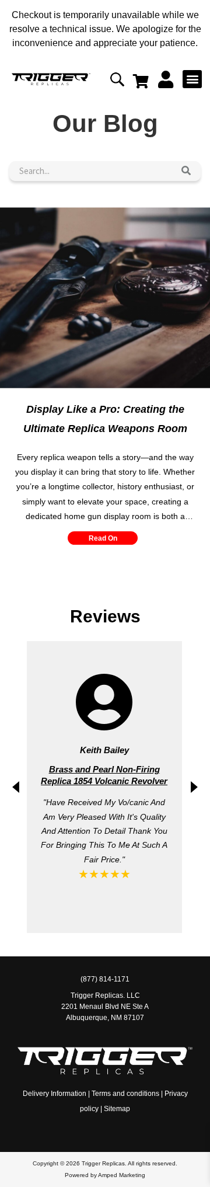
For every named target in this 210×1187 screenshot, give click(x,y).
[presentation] (15, 787)
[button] (192, 79)
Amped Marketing (121, 1175)
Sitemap (117, 1109)
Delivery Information (54, 1093)
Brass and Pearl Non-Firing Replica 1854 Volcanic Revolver (104, 775)
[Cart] (141, 81)
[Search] (186, 171)
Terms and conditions (125, 1093)
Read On (103, 538)
